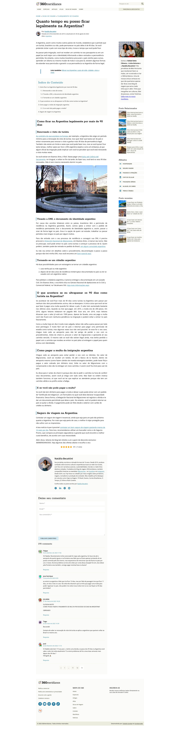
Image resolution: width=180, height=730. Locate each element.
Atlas (61, 9)
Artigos (54, 9)
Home (39, 9)
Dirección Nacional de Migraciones (58, 241)
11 (73, 668)
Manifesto (76, 714)
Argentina (48, 36)
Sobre (81, 9)
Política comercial (43, 688)
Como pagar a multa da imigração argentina (54, 105)
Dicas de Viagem (71, 9)
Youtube (91, 471)
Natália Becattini (50, 32)
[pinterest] (54, 704)
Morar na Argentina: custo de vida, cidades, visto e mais (75, 71)
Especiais (46, 9)
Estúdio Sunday (127, 723)
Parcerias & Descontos (131, 9)
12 (77, 668)
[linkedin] (60, 488)
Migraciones (82, 471)
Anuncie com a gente (44, 695)
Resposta (46, 570)
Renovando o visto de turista (52, 91)
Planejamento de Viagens (68, 16)
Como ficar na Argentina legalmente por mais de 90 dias (58, 87)
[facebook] (56, 488)
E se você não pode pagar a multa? (54, 108)
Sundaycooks (139, 723)
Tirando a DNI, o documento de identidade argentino (60, 94)
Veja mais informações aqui (78, 285)
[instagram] (65, 488)
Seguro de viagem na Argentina (50, 112)
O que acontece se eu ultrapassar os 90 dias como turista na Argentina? (64, 101)
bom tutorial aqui (84, 253)
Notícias (75, 718)
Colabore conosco (43, 698)
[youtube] (69, 488)
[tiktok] (58, 704)
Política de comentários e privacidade (50, 692)
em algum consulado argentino (93, 246)
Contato (75, 711)
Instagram (101, 471)
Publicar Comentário (48, 538)
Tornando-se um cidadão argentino (55, 98)
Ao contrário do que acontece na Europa (52, 136)
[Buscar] (142, 3)
